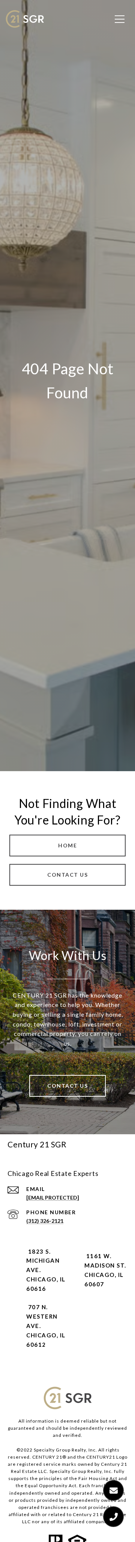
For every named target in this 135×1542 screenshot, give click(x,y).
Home (67, 845)
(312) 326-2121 (44, 1221)
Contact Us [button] (67, 874)
